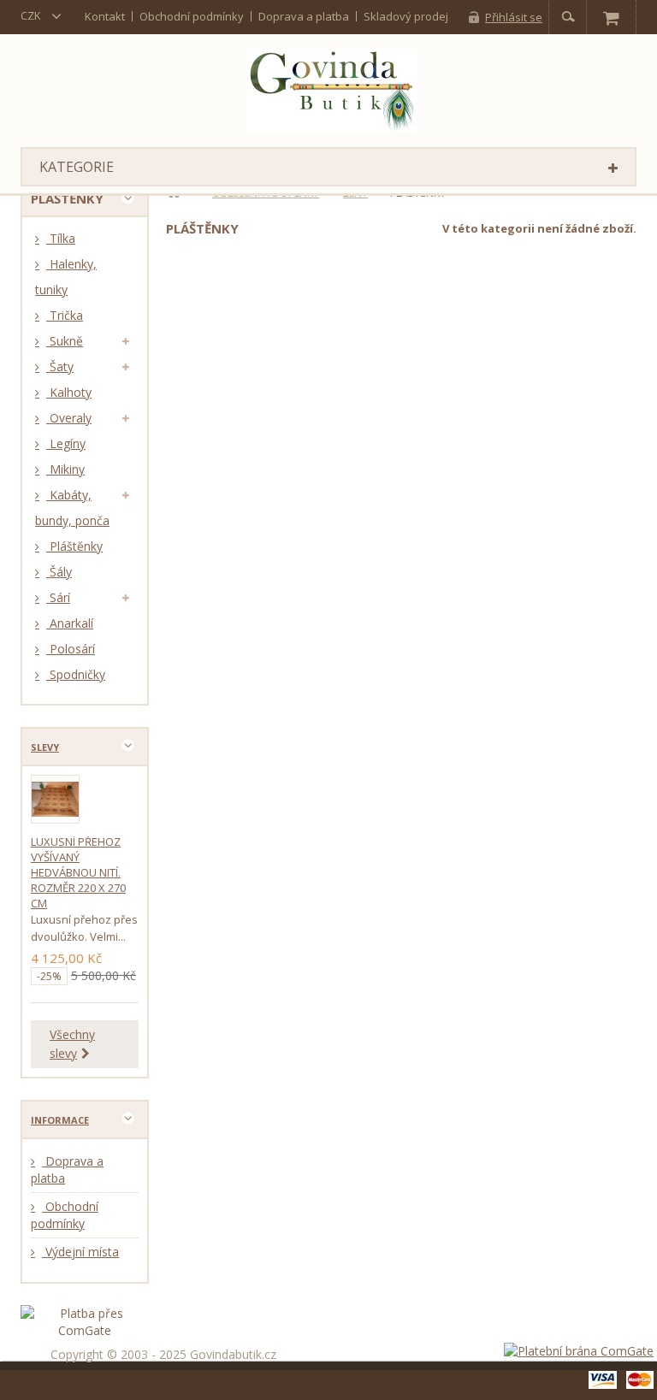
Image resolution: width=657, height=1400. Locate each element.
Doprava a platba (303, 16)
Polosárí (70, 649)
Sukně (64, 341)
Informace (60, 1120)
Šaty (60, 366)
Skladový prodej (406, 16)
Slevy (45, 747)
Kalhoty (69, 392)
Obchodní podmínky (191, 16)
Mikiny (65, 469)
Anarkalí (69, 623)
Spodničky (75, 674)
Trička (64, 315)
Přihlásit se (513, 17)
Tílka (60, 238)
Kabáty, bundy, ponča (72, 508)
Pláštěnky (74, 546)
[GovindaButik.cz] (332, 91)
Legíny (66, 443)
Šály (59, 572)
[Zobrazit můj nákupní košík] (611, 17)
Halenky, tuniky (66, 277)
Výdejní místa (80, 1251)
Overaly (69, 418)
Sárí (58, 597)
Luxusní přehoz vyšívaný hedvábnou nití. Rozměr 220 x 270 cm (78, 872)
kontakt (105, 16)
